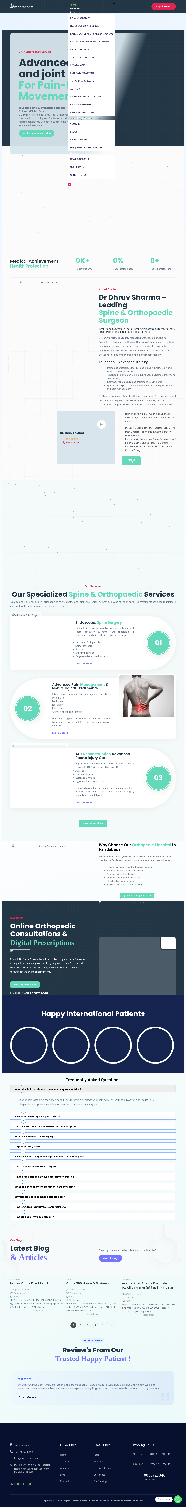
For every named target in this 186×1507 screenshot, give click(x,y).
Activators (15, 1279)
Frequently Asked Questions (87, 147)
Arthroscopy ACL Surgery (85, 96)
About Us (74, 8)
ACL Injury (76, 88)
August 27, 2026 (76, 1289)
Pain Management (80, 104)
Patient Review (78, 139)
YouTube (75, 123)
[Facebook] (12, 1484)
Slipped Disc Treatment (83, 57)
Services (74, 12)
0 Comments (18, 1293)
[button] (93, 1089)
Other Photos (78, 174)
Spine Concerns (79, 49)
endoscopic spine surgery (86, 25)
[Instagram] (24, 1484)
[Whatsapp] (178, 1499)
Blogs (73, 131)
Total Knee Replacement (84, 80)
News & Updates (79, 159)
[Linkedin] (30, 1484)
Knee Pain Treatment (82, 73)
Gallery (73, 153)
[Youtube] (18, 1484)
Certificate (77, 167)
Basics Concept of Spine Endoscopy (91, 33)
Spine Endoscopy (80, 18)
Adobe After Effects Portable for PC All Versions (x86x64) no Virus (147, 1285)
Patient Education (80, 118)
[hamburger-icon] (114, 3)
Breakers (126, 1279)
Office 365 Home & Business (87, 1283)
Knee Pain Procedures (83, 112)
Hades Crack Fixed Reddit (30, 1283)
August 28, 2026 (21, 1289)
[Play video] (101, 424)
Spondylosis (77, 65)
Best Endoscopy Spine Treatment (89, 41)
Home (72, 4)
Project (69, 1279)
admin (15, 1296)
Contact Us (76, 180)
